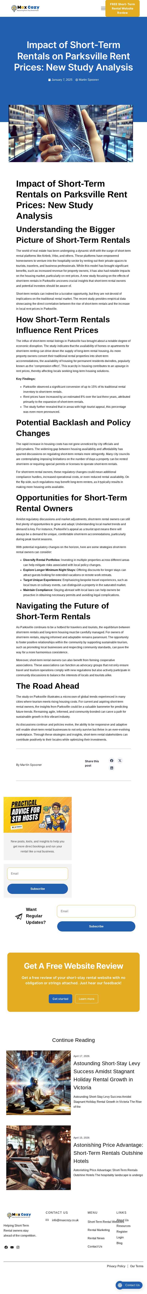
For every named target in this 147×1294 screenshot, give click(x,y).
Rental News (96, 1238)
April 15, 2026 (81, 1137)
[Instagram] (18, 1247)
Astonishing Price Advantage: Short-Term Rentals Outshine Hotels (108, 1153)
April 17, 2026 (81, 1056)
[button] (103, 8)
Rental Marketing (99, 1230)
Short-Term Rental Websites (106, 1221)
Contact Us (95, 1246)
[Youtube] (12, 1247)
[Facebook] (6, 1247)
